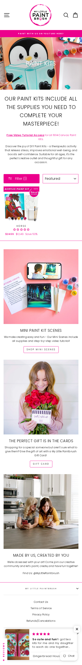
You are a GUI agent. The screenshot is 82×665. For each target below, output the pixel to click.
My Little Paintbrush (41, 588)
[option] (41, 33)
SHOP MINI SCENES (41, 349)
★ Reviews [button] (3, 651)
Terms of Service (41, 608)
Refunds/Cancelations (41, 621)
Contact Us (41, 602)
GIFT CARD (41, 464)
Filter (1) (20, 178)
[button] (21, 229)
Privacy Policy (40, 614)
